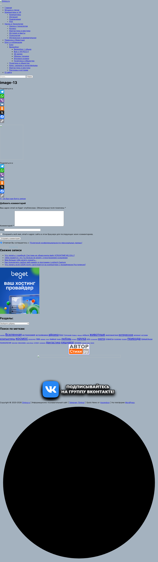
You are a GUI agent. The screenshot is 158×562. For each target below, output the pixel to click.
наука (81, 339)
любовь (66, 338)
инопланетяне (112, 335)
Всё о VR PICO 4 (21, 51)
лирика (42, 339)
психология (5, 342)
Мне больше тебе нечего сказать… (20, 260)
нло (88, 339)
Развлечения (15, 19)
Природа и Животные (15, 40)
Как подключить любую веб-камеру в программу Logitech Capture (35, 262)
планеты (109, 339)
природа (134, 339)
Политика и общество (19, 63)
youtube (2, 335)
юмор (92, 343)
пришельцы (146, 339)
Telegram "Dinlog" (77, 402)
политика (117, 339)
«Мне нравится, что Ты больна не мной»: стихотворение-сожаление (36, 257)
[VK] (79, 104)
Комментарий (7, 225)
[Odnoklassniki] (79, 108)
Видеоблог (14, 47)
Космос (12, 28)
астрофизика (42, 335)
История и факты (17, 33)
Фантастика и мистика (19, 31)
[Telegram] (79, 92)
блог (61, 335)
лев (38, 339)
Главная (8, 7)
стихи (36, 343)
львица (53, 339)
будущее (67, 335)
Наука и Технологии (14, 24)
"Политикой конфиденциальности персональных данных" (55, 243)
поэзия (124, 339)
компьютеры (7, 338)
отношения (94, 339)
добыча (85, 335)
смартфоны (29, 343)
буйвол (74, 335)
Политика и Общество (24, 61)
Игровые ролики (21, 58)
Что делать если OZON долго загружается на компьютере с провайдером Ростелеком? (45, 264)
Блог (11, 44)
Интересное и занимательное (22, 38)
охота (101, 338)
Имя (2, 230)
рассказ (14, 343)
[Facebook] (79, 117)
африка (53, 334)
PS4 (11, 21)
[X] (79, 113)
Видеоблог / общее (22, 49)
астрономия (28, 335)
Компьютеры (15, 14)
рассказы (22, 343)
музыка (74, 339)
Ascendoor (105, 402)
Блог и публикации (13, 42)
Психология (14, 35)
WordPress (130, 402)
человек (77, 343)
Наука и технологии (18, 26)
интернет (137, 335)
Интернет (13, 17)
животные (97, 334)
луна (47, 339)
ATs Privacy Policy (13, 247)
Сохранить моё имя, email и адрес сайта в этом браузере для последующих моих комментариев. (48, 234)
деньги (79, 335)
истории (144, 335)
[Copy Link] (79, 121)
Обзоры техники (21, 56)
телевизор (42, 343)
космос (22, 338)
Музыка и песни (12, 10)
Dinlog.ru (26, 402)
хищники (67, 342)
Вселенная (13, 334)
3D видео (18, 54)
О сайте (8, 72)
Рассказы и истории (18, 70)
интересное (126, 334)
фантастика (53, 342)
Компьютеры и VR (13, 12)
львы (59, 339)
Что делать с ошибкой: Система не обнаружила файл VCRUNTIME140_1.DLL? (40, 255)
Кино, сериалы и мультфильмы (23, 65)
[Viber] (79, 100)
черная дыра (86, 343)
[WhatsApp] (79, 96)
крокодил (32, 339)
